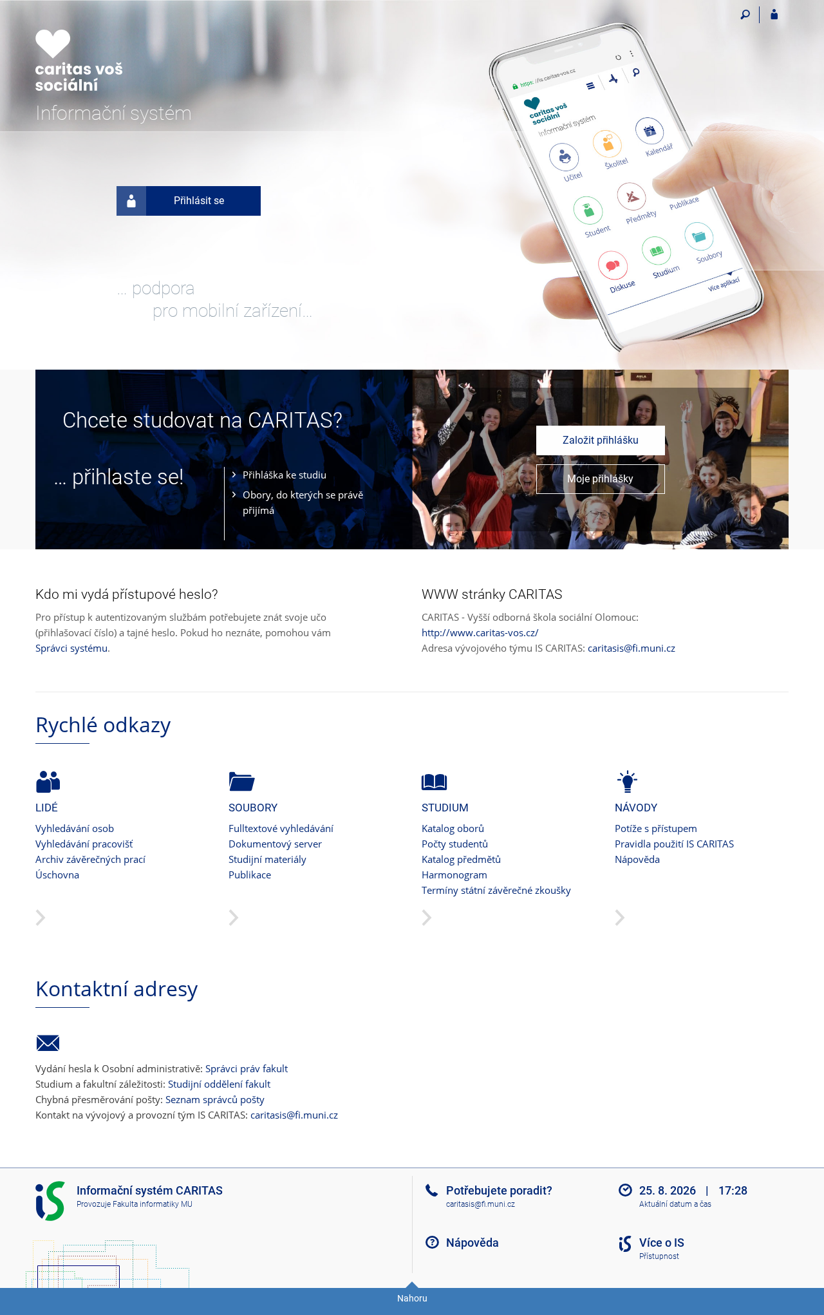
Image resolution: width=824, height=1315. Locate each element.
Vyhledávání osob (74, 828)
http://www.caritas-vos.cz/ (480, 632)
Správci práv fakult (246, 1068)
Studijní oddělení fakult (219, 1083)
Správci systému (71, 647)
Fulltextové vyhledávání (281, 828)
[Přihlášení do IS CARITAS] (774, 14)
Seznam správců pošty (215, 1099)
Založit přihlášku (601, 440)
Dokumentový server (275, 843)
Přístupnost (659, 1256)
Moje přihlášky (600, 479)
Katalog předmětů (461, 859)
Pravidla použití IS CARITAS (674, 843)
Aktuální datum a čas (675, 1204)
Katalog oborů (453, 828)
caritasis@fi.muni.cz (631, 647)
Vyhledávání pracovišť (84, 843)
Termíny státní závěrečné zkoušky (496, 890)
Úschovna (57, 874)
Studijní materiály (267, 859)
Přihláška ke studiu (284, 474)
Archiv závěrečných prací (90, 859)
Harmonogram (454, 874)
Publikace (250, 874)
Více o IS (661, 1242)
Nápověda (637, 859)
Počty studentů (455, 843)
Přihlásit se (199, 200)
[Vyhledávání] (745, 14)
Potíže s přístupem (656, 828)
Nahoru (412, 1298)
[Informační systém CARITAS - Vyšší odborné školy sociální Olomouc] (107, 52)
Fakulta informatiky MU (152, 1204)
